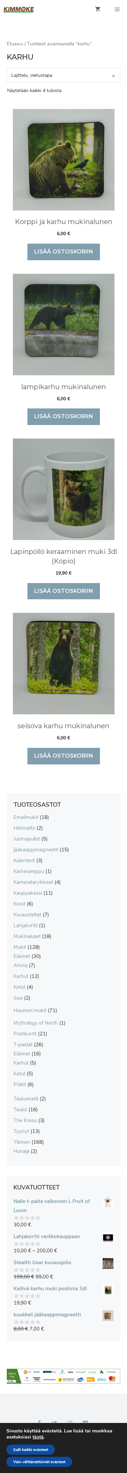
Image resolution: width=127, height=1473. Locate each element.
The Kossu (25, 1120)
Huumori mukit (30, 1010)
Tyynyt (21, 1131)
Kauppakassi (28, 893)
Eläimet (22, 956)
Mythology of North (36, 1023)
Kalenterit (24, 860)
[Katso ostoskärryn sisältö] (97, 9)
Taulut (20, 1109)
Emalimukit (26, 817)
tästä (38, 1437)
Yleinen (22, 1142)
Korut (19, 903)
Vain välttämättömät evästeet (39, 1462)
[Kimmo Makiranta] (18, 9)
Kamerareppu (29, 871)
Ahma (20, 965)
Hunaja (21, 1151)
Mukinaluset (27, 936)
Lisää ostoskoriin (63, 251)
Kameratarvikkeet (33, 882)
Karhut (21, 976)
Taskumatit (26, 1098)
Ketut (19, 987)
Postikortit (25, 1033)
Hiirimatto (24, 828)
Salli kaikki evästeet (30, 1449)
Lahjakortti (26, 925)
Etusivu (15, 43)
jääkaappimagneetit (36, 849)
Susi (18, 998)
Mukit (20, 947)
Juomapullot (27, 838)
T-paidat (23, 1044)
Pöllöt (20, 1084)
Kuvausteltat (27, 914)
